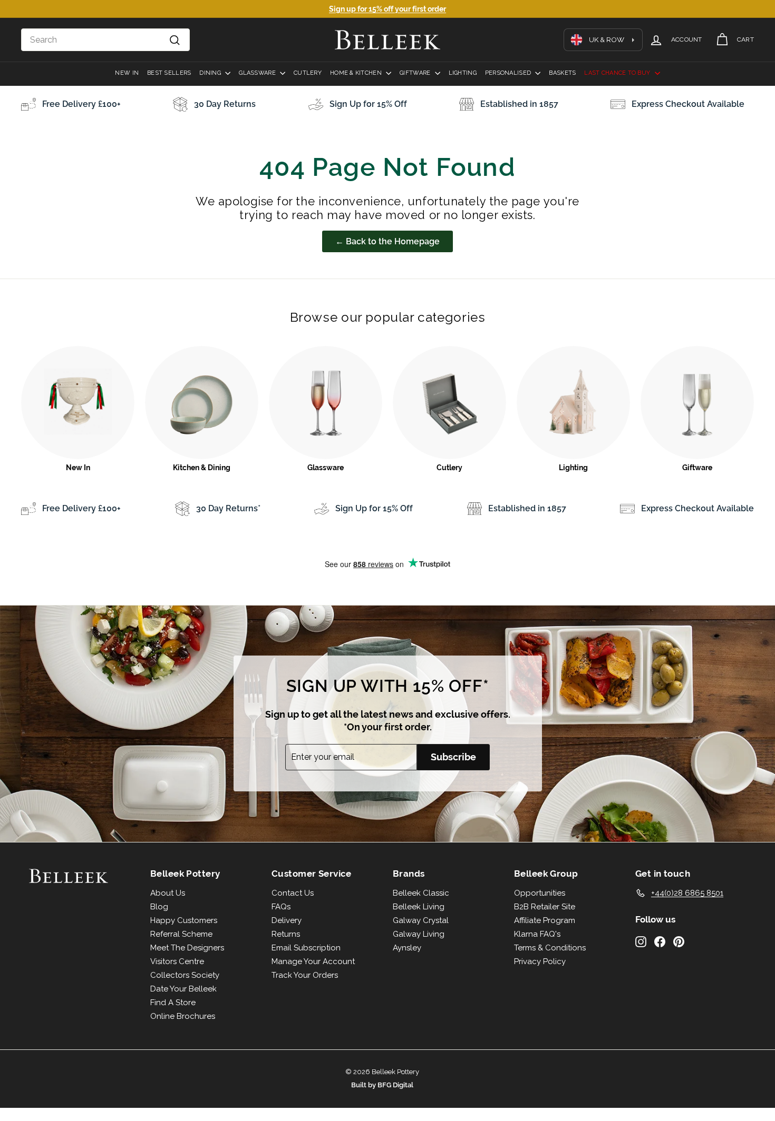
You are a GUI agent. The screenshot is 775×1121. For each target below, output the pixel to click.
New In (127, 73)
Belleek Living (418, 906)
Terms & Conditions (550, 948)
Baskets (562, 73)
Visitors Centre (177, 961)
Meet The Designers (187, 948)
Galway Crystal (421, 920)
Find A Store (173, 1002)
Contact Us (293, 893)
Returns (286, 934)
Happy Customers (183, 920)
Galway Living (418, 934)
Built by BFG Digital (382, 1085)
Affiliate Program (544, 920)
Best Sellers (169, 73)
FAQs (281, 906)
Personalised (509, 73)
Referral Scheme (181, 934)
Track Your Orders (305, 975)
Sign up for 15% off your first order (387, 9)
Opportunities (539, 893)
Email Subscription (306, 948)
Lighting (463, 73)
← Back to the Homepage (387, 241)
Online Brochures (182, 1016)
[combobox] (105, 40)
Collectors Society (184, 975)
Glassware (258, 73)
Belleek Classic (421, 893)
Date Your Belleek (183, 989)
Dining (210, 73)
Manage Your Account (313, 961)
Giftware (416, 73)
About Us (167, 893)
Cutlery (308, 73)
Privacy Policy (540, 961)
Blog (159, 906)
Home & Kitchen (356, 73)
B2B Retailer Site (544, 906)
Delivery (287, 920)
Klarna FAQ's (537, 934)
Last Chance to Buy (618, 73)
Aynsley (407, 948)
